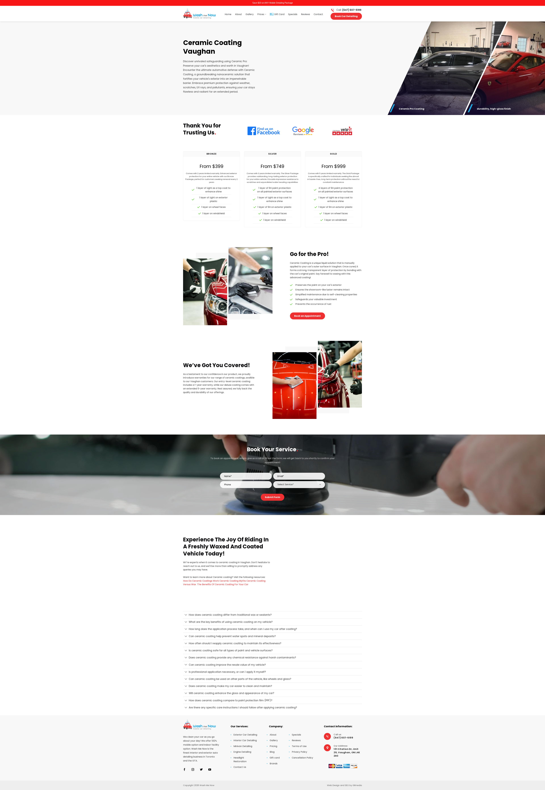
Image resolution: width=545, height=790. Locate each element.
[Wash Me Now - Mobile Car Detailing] (199, 14)
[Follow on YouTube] (209, 769)
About (238, 14)
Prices (260, 14)
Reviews (305, 14)
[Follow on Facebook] (184, 769)
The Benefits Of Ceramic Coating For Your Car (222, 584)
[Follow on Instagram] (192, 769)
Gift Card (279, 14)
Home (228, 14)
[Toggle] (186, 615)
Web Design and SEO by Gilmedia (344, 785)
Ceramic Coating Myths (232, 580)
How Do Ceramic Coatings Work (201, 580)
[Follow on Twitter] (201, 769)
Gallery (250, 14)
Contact (318, 14)
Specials (292, 14)
